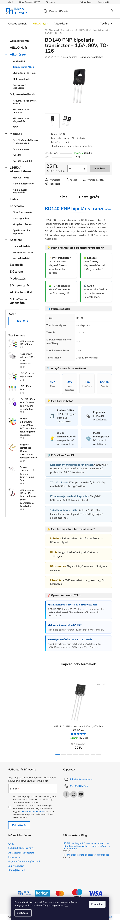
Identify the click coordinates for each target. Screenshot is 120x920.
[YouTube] (81, 794)
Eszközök (16, 265)
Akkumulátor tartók (23, 183)
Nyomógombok (21, 218)
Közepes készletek (23, 252)
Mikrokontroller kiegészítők (21, 120)
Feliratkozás (19, 825)
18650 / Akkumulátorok (20, 169)
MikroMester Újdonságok (18, 301)
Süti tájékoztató (16, 870)
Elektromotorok (21, 79)
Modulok (16, 134)
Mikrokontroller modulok (21, 111)
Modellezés (18, 278)
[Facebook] (66, 794)
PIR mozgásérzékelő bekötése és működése (86, 855)
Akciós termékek (21, 292)
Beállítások (23, 913)
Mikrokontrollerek (22, 94)
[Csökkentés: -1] (70, 168)
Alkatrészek (18, 54)
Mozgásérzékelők (22, 224)
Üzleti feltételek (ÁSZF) (29, 2)
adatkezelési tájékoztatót (32, 811)
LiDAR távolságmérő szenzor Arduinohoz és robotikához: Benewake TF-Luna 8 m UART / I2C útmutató (86, 846)
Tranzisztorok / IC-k (23, 67)
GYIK (10, 2)
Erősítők (17, 155)
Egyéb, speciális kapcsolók (21, 232)
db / (22, 321)
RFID (15, 127)
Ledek (14, 199)
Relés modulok (21, 149)
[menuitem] (17, 24)
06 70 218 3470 (79, 786)
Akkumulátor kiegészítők (20, 191)
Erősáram (16, 272)
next (109, 717)
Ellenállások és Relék (24, 73)
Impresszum (14, 857)
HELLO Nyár (18, 48)
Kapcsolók (17, 206)
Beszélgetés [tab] (89, 197)
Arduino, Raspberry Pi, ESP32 (25, 102)
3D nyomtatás (20, 285)
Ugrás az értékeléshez (91, 57)
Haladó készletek (22, 246)
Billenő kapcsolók (22, 212)
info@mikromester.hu (81, 779)
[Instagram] (73, 794)
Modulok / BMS (21, 177)
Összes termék (20, 41)
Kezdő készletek (22, 258)
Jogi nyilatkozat (16, 866)
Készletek (16, 240)
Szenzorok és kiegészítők (20, 87)
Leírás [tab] (62, 197)
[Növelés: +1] (84, 168)
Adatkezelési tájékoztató (21, 852)
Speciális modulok (23, 161)
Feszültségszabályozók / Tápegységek (25, 142)
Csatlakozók (19, 61)
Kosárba (100, 168)
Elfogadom (97, 904)
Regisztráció (103, 2)
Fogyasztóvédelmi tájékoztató (24, 861)
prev (47, 717)
